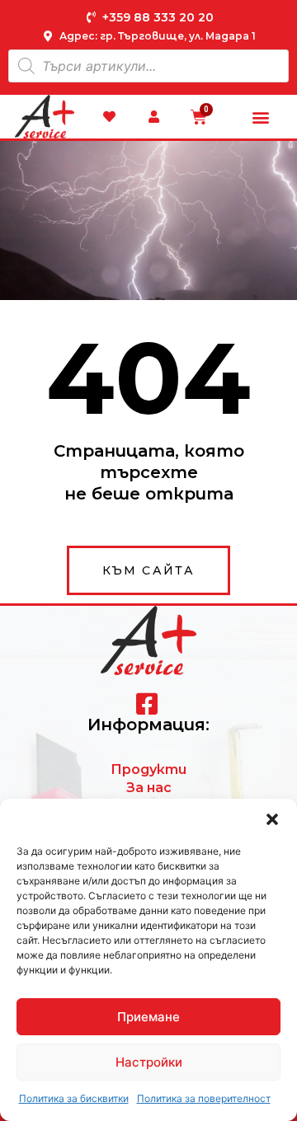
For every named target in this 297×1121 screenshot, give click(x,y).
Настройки (149, 1062)
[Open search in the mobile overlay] (148, 65)
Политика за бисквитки (74, 1098)
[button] (272, 819)
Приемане (148, 1017)
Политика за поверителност (204, 1098)
